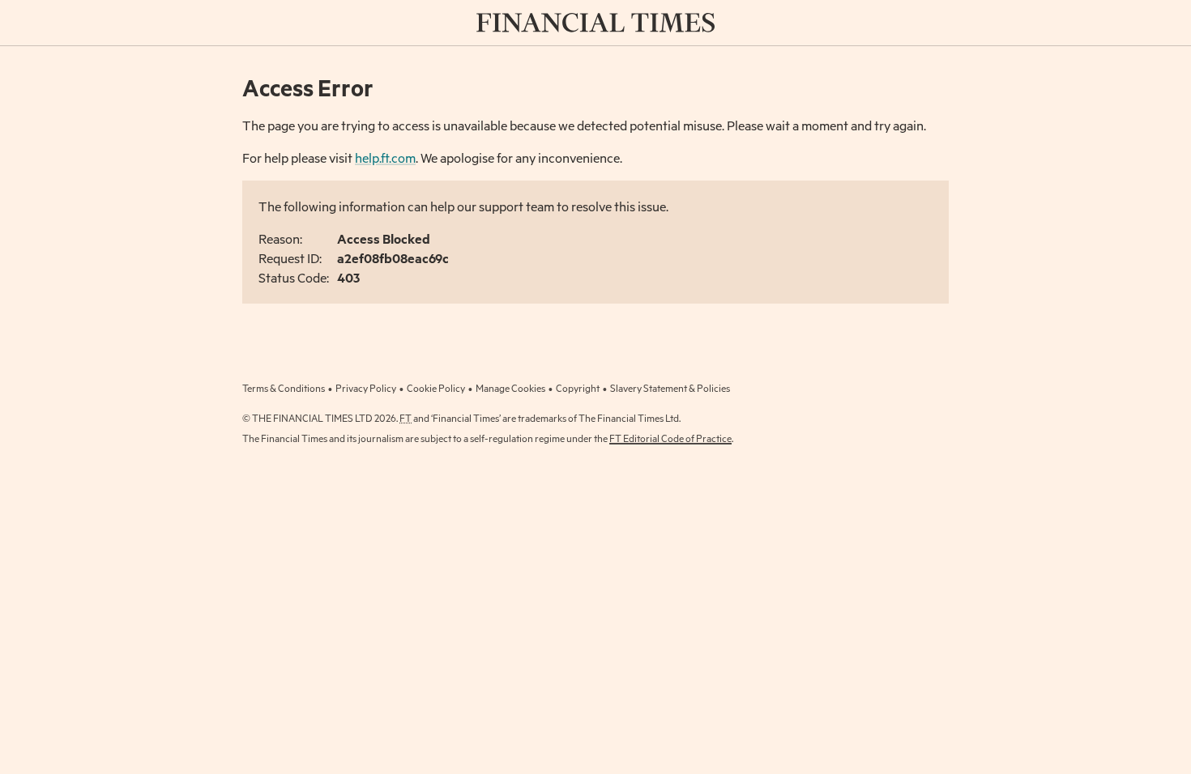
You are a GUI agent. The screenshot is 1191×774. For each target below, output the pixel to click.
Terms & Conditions (283, 387)
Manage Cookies (510, 387)
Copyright (578, 387)
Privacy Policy (365, 387)
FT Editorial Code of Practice (670, 438)
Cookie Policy (436, 387)
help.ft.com (385, 157)
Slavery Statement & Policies (670, 387)
